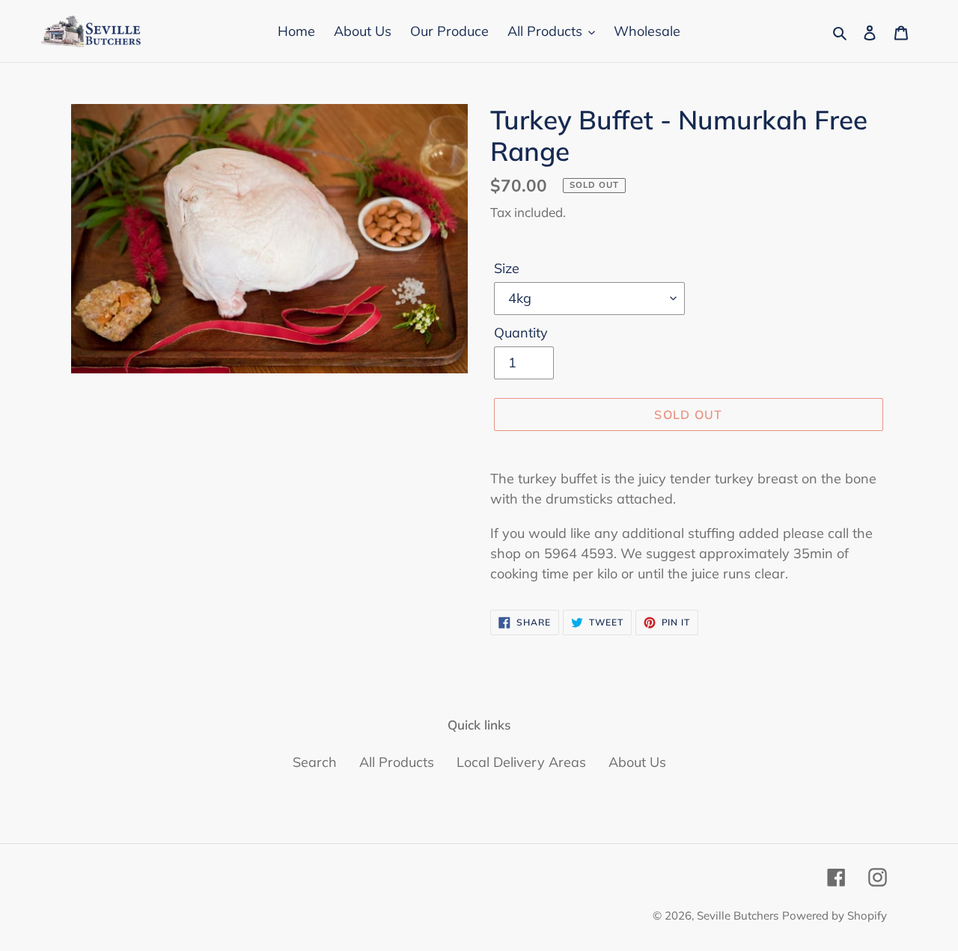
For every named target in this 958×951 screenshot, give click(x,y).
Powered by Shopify (834, 915)
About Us (637, 762)
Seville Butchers (737, 915)
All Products (396, 762)
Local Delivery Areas (521, 762)
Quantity (521, 332)
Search (315, 762)
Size (506, 268)
